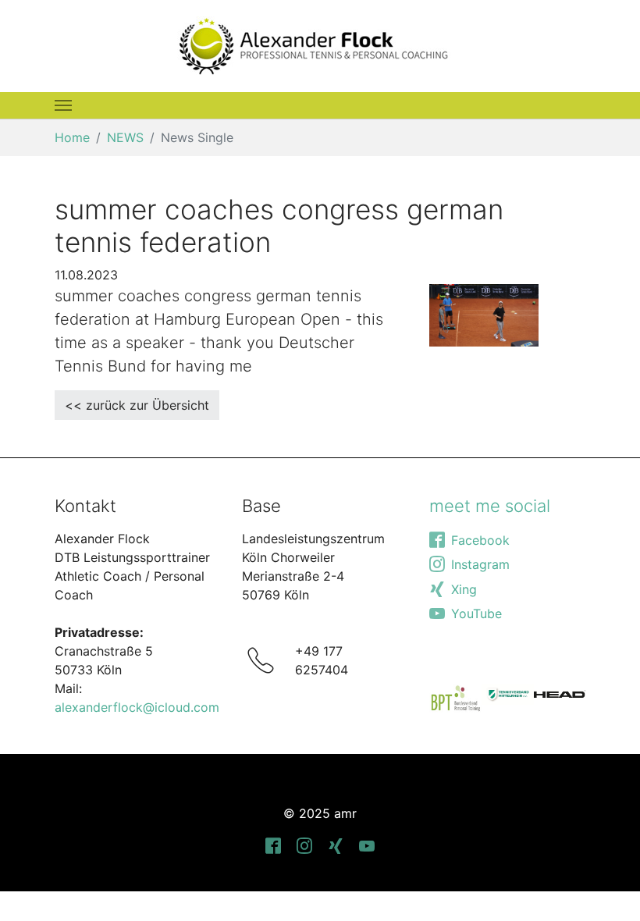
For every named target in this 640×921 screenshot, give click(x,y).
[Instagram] (304, 844)
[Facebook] (273, 844)
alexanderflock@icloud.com (137, 707)
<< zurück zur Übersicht (137, 405)
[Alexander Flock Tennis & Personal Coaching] (313, 46)
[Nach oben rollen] (605, 886)
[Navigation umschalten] (63, 105)
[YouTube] (366, 844)
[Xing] (335, 844)
